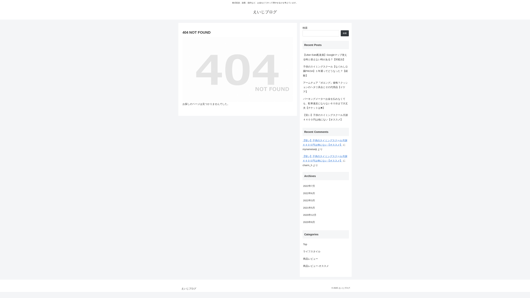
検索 (305, 27)
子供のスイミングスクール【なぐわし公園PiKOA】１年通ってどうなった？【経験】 (325, 71)
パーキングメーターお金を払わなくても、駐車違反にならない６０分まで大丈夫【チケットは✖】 (325, 103)
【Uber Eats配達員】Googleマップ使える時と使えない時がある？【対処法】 (325, 57)
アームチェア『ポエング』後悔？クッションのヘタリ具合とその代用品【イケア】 (325, 87)
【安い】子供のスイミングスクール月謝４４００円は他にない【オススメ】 (325, 117)
